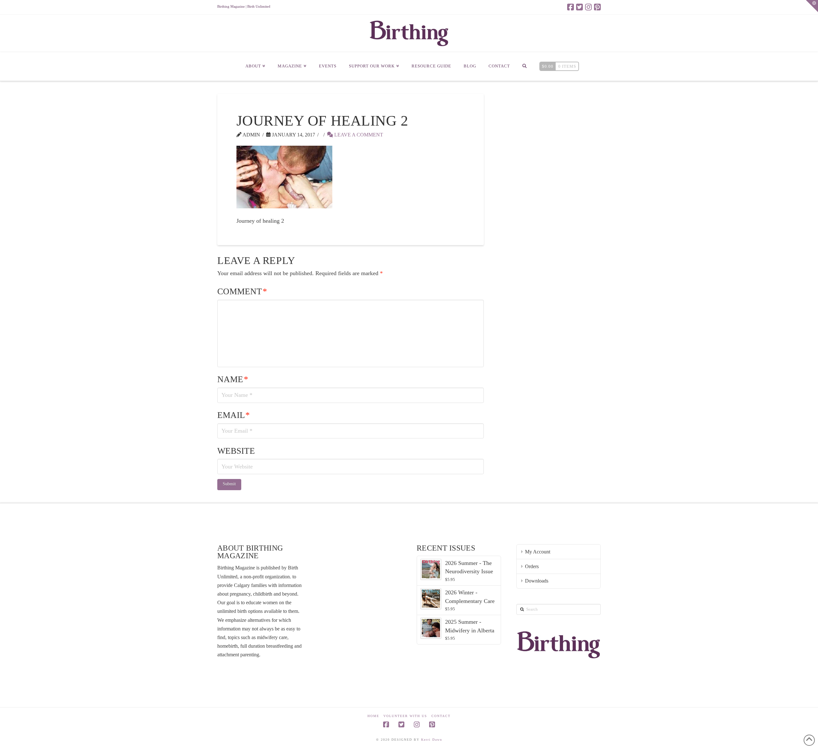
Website (236, 451)
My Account (537, 551)
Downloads (536, 580)
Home (373, 716)
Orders (532, 566)
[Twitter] (579, 7)
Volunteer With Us (405, 716)
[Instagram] (588, 7)
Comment (242, 291)
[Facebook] (570, 7)
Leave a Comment (358, 134)
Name (232, 379)
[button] (812, 6)
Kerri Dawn (431, 739)
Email (233, 415)
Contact (441, 716)
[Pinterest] (597, 7)
